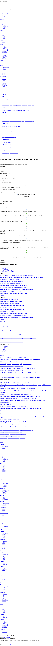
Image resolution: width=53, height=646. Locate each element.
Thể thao (1, 40)
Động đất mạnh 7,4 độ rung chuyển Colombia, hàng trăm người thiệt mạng (20, 359)
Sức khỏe (2, 65)
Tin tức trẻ (4, 83)
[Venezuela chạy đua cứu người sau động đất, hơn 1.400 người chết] (11, 366)
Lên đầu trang (6, 526)
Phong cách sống (3, 76)
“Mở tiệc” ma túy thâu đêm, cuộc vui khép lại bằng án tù (12, 309)
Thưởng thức (5, 139)
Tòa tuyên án (4, 105)
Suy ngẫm (4, 80)
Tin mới (2, 321)
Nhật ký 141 (4, 347)
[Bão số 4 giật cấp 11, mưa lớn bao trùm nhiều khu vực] (9, 279)
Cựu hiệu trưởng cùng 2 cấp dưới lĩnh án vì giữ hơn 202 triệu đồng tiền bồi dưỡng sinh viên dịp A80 (21, 277)
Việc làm (1, 44)
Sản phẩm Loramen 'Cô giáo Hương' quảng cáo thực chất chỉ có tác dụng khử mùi (18, 338)
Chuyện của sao (5, 33)
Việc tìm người (4, 52)
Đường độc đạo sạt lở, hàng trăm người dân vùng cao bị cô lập (13, 293)
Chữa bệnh (4, 68)
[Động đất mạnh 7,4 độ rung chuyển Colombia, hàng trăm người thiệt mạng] (13, 357)
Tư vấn (3, 46)
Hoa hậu (3, 34)
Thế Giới (4, 96)
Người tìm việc (4, 47)
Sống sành (4, 79)
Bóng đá (3, 42)
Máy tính (3, 57)
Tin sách (3, 86)
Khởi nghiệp (4, 51)
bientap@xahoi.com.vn (7, 637)
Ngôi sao (3, 110)
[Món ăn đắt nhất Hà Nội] (4, 402)
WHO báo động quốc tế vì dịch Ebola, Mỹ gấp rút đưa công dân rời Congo (20, 377)
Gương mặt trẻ (4, 85)
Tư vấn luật (4, 27)
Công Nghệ (2, 53)
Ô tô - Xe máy (4, 56)
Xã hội (3, 348)
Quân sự (3, 15)
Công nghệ (4, 350)
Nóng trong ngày (5, 13)
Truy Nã (3, 22)
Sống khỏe (4, 69)
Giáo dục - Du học (5, 49)
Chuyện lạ (4, 14)
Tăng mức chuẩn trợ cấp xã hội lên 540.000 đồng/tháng (12, 305)
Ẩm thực (3, 72)
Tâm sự (3, 131)
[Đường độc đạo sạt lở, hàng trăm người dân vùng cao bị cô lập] (11, 291)
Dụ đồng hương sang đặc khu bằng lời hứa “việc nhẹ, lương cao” (14, 285)
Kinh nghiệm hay (5, 63)
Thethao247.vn (4, 349)
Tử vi (3, 78)
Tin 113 (8, 105)
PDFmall (3, 351)
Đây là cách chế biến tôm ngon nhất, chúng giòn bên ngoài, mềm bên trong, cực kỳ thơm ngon (20, 408)
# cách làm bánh (5, 269)
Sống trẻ (1, 81)
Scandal (7, 110)
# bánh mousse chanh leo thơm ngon (8, 271)
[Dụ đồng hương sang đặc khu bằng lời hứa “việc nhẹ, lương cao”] (11, 283)
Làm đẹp (3, 38)
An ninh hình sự (5, 346)
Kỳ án (3, 23)
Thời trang (4, 37)
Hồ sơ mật (4, 25)
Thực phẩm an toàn (5, 67)
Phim (3, 35)
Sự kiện (2, 355)
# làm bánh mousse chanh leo (7, 270)
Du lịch (3, 73)
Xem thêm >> (2, 295)
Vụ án (3, 17)
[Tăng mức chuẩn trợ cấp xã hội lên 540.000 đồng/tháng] (9, 303)
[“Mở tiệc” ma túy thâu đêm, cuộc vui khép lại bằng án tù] (10, 307)
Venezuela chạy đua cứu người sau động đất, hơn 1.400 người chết (17, 368)
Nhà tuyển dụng (5, 50)
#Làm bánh (4, 268)
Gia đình (1, 60)
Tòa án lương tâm (5, 26)
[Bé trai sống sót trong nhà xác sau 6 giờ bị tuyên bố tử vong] (10, 361)
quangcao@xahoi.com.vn (11, 644)
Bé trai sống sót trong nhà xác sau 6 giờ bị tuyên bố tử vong (16, 364)
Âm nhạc (3, 36)
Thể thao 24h (7, 115)
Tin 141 (3, 28)
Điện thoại (4, 58)
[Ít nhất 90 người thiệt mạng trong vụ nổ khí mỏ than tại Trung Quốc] (11, 370)
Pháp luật (1, 19)
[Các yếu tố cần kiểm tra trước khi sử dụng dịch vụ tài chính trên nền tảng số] (13, 287)
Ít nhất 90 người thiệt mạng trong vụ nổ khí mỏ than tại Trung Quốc (18, 372)
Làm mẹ (6, 131)
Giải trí (1, 30)
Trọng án (3, 24)
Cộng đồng (4, 84)
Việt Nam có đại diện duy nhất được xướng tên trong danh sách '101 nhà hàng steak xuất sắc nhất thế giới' (23, 400)
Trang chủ (2, 526)
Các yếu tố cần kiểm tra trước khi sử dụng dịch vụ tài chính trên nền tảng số (16, 289)
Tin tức (1, 11)
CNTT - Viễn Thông (5, 55)
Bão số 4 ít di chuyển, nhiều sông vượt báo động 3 (11, 301)
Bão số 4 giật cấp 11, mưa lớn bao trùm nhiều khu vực (12, 281)
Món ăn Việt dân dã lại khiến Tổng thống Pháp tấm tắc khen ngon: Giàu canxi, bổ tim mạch (20, 396)
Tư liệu (3, 16)
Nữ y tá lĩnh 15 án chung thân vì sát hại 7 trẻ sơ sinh (11, 342)
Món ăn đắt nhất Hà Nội (5, 404)
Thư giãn (3, 74)
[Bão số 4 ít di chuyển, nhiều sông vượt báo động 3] (9, 299)
